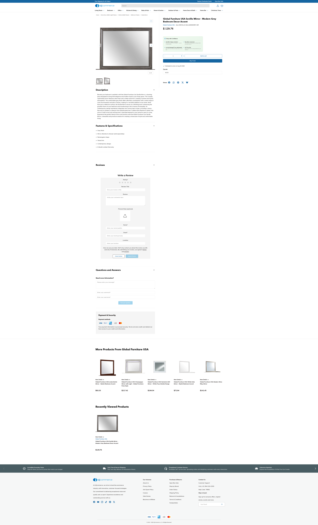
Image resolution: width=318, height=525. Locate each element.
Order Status (173, 489)
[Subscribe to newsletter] (222, 504)
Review (125, 194)
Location (125, 240)
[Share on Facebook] (169, 82)
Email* (125, 232)
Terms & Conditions (175, 499)
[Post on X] (182, 82)
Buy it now (193, 61)
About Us (146, 483)
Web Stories (147, 496)
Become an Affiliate (149, 499)
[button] (120, 182)
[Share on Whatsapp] (173, 82)
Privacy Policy (147, 486)
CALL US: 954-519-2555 (206, 486)
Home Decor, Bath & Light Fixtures (109, 15)
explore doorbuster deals (204, 1)
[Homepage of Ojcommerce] (105, 6)
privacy (126, 251)
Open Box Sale (174, 483)
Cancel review (118, 256)
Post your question (125, 303)
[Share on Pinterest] (178, 82)
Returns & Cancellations (176, 496)
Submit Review (132, 256)
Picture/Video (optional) (125, 209)
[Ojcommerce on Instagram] (102, 501)
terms (144, 249)
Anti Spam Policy (148, 489)
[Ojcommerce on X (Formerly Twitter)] (114, 501)
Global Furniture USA (169, 25)
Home (97, 15)
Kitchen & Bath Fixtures (124, 15)
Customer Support (204, 483)
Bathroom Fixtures (135, 15)
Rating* (125, 179)
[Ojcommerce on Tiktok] (106, 501)
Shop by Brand (174, 486)
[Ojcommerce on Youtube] (98, 501)
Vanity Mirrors (144, 15)
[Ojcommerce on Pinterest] (110, 501)
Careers (145, 493)
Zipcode (165, 69)
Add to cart (203, 56)
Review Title (125, 186)
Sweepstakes (173, 503)
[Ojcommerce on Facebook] (94, 501)
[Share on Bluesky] (187, 82)
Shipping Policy (174, 493)
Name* (125, 225)
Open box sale (219, 1)
